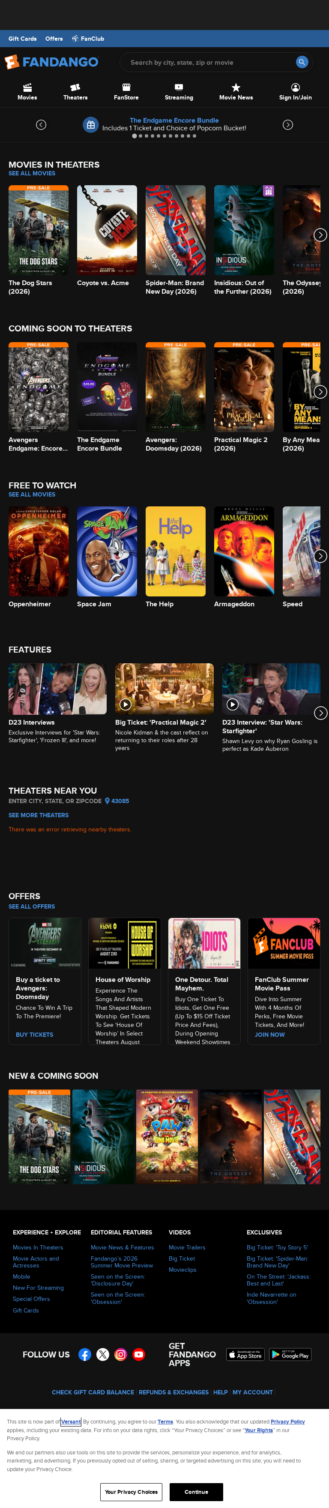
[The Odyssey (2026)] (227, 1137)
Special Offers (31, 1298)
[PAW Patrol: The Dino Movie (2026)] (163, 1137)
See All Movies (32, 173)
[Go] (302, 62)
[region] (164, 1458)
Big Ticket (182, 1258)
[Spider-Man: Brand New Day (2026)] (291, 1137)
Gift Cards (23, 38)
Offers (54, 38)
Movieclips (183, 1269)
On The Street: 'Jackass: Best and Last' (279, 1280)
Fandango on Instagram (120, 1354)
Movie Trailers (187, 1247)
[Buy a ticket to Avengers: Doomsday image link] (45, 942)
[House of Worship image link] (125, 942)
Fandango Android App (290, 1354)
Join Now (270, 1034)
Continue (196, 1492)
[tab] (134, 135)
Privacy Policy (288, 1422)
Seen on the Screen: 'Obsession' (118, 1298)
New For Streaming (38, 1287)
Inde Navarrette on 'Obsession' (271, 1298)
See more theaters (39, 815)
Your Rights (259, 1430)
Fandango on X (102, 1354)
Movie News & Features (122, 1247)
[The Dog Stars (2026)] (36, 1137)
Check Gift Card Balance (93, 1392)
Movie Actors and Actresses (36, 1262)
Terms (165, 1422)
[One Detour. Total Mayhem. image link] (204, 942)
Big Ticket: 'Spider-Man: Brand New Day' (277, 1262)
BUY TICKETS (34, 1034)
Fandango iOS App (245, 1354)
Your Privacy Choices (131, 1492)
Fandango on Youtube (138, 1354)
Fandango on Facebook (84, 1354)
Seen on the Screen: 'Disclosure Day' (118, 1280)
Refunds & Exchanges (174, 1392)
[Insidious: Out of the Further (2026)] (99, 1137)
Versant (71, 1422)
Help (220, 1392)
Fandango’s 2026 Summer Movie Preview (122, 1262)
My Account (253, 1392)
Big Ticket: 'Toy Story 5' (277, 1247)
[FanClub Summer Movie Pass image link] (284, 942)
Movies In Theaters (38, 1247)
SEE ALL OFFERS (32, 906)
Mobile (21, 1276)
